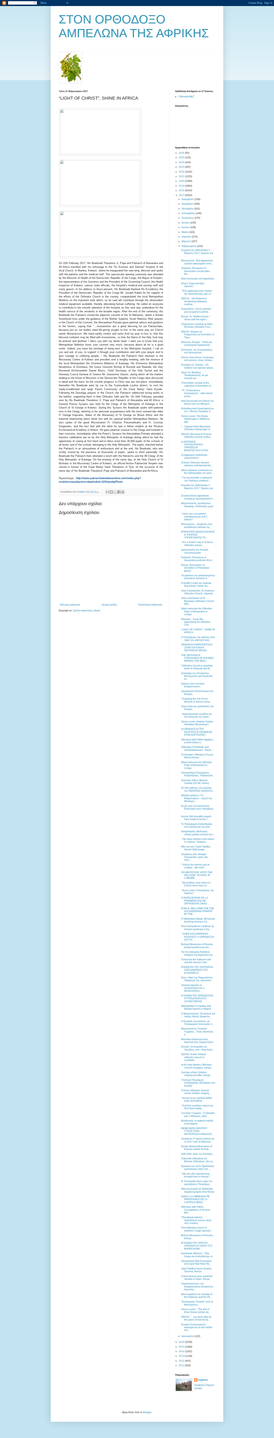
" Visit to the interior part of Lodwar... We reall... (195, 866)
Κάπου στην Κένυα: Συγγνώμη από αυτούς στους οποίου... (197, 359)
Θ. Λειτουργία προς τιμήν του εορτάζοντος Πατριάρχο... (196, 1182)
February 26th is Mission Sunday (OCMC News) (195, 782)
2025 (182, 157)
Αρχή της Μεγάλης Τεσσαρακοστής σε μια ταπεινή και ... (194, 375)
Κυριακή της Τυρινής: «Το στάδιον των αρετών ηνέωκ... (198, 366)
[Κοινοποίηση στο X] (115, 492)
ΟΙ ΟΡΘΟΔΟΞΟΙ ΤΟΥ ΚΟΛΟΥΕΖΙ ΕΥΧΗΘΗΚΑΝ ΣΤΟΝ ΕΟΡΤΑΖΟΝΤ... (196, 732)
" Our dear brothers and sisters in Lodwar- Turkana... (197, 840)
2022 (182, 171)
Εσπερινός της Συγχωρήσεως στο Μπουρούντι (197, 351)
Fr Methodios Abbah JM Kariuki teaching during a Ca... (198, 920)
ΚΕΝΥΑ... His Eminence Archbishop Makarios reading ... (194, 301)
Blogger (147, 1412)
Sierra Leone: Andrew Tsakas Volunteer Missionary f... (197, 723)
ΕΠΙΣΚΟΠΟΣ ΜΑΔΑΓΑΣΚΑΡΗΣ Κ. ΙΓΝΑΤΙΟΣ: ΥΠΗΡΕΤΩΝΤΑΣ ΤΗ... (198, 534)
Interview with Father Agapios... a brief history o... (198, 741)
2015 (182, 1346)
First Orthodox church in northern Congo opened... (196, 1229)
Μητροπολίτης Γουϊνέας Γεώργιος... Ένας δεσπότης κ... (197, 1031)
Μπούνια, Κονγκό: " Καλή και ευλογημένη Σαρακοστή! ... (196, 343)
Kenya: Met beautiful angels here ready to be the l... (196, 818)
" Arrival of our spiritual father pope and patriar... (196, 1099)
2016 (182, 1342)
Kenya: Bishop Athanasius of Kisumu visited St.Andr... (196, 1148)
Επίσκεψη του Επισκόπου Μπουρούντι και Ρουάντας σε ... (197, 676)
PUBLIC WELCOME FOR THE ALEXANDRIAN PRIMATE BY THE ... (197, 911)
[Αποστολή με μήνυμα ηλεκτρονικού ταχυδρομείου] (108, 492)
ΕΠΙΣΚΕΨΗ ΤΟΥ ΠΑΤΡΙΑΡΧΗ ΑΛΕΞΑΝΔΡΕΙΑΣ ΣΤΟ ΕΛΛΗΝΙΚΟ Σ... (197, 970)
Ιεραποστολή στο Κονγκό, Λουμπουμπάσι (195, 551)
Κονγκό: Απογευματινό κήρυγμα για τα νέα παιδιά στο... (196, 1327)
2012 (182, 1360)
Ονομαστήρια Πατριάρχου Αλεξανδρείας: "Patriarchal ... (198, 774)
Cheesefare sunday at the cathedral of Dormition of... (197, 384)
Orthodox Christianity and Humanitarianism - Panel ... (197, 748)
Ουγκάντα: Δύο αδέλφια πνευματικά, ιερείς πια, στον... (194, 857)
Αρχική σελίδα (109, 604)
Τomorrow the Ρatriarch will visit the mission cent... (196, 961)
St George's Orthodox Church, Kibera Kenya (197, 756)
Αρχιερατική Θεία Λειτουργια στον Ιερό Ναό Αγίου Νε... (196, 1262)
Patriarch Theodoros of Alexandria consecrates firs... (195, 271)
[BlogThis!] (111, 492)
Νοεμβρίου (188, 203)
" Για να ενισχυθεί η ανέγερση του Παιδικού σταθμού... (196, 479)
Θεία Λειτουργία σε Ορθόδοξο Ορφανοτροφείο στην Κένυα (197, 1190)
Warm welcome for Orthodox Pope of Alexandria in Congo (196, 611)
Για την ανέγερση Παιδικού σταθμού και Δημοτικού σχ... (197, 953)
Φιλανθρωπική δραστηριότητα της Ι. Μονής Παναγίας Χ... (197, 410)
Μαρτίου (186, 241)
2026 (182, 153)
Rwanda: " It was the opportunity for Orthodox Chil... (195, 622)
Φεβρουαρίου (189, 246)
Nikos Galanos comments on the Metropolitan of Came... (197, 471)
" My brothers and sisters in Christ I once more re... (195, 884)
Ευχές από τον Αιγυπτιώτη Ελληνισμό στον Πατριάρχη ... (197, 809)
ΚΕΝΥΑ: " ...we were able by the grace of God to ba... (196, 1318)
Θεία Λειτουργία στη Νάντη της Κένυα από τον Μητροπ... (197, 402)
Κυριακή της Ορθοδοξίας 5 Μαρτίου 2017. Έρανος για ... (197, 253)
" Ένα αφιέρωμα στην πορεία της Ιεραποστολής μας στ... (197, 292)
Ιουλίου (186, 222)
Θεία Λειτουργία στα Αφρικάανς (197, 278)
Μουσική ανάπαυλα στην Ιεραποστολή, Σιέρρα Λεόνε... (198, 1041)
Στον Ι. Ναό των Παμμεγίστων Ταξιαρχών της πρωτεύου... (197, 979)
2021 (182, 176)
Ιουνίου (186, 227)
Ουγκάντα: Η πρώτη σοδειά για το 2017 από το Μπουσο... (197, 1140)
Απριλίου (187, 236)
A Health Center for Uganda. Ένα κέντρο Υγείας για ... (196, 584)
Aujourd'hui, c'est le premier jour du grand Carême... (196, 310)
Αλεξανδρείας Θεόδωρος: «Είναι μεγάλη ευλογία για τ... (198, 833)
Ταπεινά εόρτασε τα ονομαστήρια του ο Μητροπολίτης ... (193, 988)
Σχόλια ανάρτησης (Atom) (86, 610)
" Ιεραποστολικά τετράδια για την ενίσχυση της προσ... (196, 715)
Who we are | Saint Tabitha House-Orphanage (195, 848)
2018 (182, 190)
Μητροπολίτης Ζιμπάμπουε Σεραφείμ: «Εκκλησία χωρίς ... (197, 506)
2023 (182, 167)
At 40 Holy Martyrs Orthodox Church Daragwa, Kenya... (197, 1066)
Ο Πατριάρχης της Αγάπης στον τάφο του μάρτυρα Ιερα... (198, 638)
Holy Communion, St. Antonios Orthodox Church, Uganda (197, 592)
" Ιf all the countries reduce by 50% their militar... (197, 1107)
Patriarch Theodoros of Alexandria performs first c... (197, 559)
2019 (182, 185)
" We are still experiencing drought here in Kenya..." (196, 1175)
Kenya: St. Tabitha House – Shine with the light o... (196, 318)
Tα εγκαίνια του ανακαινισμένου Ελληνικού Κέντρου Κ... (198, 577)
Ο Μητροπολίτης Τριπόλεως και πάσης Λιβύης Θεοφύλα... (198, 1015)
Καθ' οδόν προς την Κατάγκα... (197, 1154)
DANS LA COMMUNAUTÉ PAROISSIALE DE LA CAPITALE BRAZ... (195, 1199)
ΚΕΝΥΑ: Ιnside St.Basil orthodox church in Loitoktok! (193, 1057)
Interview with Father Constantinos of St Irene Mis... (195, 1209)
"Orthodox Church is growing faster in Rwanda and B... (196, 667)
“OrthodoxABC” (186, 96)
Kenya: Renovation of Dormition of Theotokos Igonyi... (195, 568)
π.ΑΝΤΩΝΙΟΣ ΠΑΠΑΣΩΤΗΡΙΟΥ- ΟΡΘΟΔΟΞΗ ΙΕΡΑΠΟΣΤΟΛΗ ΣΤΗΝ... (195, 446)
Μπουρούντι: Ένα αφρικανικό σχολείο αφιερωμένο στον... (197, 262)
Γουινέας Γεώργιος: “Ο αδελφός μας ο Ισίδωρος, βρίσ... (198, 1114)
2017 (182, 195)
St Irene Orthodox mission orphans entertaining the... (197, 464)
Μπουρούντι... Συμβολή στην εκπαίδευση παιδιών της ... (196, 525)
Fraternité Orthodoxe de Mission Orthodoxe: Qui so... (198, 1160)
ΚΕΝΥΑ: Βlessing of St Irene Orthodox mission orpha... (196, 435)
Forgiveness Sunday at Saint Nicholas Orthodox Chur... (196, 325)
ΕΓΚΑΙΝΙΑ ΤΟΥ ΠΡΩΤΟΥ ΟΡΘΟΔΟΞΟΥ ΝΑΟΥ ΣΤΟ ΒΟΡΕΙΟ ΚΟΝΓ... (196, 1246)
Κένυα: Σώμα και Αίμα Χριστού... (192, 285)
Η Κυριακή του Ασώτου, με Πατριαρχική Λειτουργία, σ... (197, 1022)
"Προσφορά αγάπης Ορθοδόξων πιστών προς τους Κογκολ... (196, 1220)
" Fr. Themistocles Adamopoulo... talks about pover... (196, 393)
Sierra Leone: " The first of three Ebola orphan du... (195, 1311)
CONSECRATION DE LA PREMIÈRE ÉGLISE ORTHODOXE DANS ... (195, 900)
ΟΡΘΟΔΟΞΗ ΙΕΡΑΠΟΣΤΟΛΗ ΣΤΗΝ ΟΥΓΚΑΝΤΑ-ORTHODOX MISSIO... (196, 647)
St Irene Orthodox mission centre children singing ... (196, 1092)
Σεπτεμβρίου (189, 213)
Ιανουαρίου (188, 1336)
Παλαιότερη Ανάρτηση (150, 604)
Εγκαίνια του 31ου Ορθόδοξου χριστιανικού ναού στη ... (197, 1167)
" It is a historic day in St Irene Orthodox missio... (197, 543)
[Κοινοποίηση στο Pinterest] (123, 492)
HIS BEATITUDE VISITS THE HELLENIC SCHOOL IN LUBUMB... (196, 875)
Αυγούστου (188, 217)
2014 (182, 1351)
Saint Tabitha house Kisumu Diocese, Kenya (196, 1270)
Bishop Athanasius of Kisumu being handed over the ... (197, 946)
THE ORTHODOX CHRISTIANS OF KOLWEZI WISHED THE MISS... (197, 658)
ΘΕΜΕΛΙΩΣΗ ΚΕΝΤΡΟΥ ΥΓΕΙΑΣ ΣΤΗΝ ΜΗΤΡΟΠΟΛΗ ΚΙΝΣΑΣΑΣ (196, 1131)
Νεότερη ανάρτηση (70, 604)
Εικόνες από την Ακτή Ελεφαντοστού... (192, 685)
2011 (182, 1365)
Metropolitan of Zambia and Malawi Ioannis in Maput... (196, 1007)
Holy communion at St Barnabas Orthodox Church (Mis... (197, 601)
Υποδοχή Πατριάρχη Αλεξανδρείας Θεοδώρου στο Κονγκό (198, 1083)
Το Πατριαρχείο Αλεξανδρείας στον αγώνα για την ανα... (196, 825)
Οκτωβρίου (188, 208)
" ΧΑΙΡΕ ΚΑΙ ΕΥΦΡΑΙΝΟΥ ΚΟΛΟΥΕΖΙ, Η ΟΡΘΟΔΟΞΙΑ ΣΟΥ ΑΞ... (197, 936)
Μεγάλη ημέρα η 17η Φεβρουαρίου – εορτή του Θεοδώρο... (196, 798)
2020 (182, 181)
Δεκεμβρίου (188, 199)
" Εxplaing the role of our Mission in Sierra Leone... (196, 700)
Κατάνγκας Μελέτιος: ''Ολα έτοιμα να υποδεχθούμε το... (197, 1255)
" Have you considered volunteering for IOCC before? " (194, 516)
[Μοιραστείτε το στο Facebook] (119, 492)
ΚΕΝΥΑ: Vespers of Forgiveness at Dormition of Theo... (197, 334)
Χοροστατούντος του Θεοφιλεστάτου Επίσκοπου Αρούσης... (197, 1286)
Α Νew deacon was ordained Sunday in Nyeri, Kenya (196, 1277)
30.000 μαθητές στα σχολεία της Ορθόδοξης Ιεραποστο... (197, 789)
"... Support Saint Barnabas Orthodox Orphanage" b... (196, 428)
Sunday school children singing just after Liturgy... (196, 1074)
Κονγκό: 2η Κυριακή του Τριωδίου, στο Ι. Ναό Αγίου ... (198, 1048)
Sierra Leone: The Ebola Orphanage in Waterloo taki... (195, 419)
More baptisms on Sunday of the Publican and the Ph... (196, 1295)
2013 (182, 1356)
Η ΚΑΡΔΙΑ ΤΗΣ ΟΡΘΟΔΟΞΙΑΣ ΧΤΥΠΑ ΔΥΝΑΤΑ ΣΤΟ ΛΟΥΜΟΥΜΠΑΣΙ (197, 998)
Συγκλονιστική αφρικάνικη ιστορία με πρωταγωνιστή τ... (198, 497)
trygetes (203, 1379)
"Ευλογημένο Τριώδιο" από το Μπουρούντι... (197, 1303)
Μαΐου (185, 232)
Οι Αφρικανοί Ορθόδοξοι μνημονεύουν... (194, 456)
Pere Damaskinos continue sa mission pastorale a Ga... (197, 927)
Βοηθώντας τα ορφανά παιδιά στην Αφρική (197, 1122)
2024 (182, 162)
